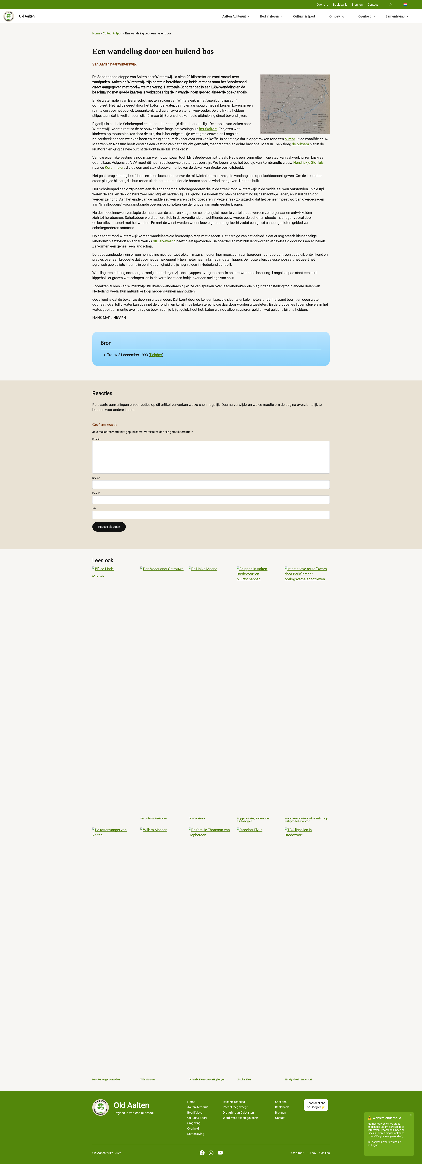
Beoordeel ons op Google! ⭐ (316, 1105)
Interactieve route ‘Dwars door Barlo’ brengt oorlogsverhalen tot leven (306, 819)
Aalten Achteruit (234, 16)
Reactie (96, 439)
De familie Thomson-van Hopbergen (207, 1079)
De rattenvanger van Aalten (106, 1079)
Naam (96, 478)
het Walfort (208, 129)
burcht (290, 139)
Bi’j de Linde (98, 576)
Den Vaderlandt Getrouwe (153, 818)
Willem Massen (147, 1079)
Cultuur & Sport (304, 16)
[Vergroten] (325, 78)
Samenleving (395, 16)
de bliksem (300, 144)
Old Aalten (26, 16)
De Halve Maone (197, 818)
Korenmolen (114, 167)
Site (94, 508)
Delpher (156, 355)
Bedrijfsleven (269, 16)
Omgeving (336, 16)
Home (96, 33)
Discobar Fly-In (244, 1079)
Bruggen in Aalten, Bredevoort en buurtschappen (253, 819)
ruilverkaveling (164, 241)
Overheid (364, 16)
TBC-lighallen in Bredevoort (298, 1079)
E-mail (96, 493)
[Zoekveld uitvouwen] (391, 4)
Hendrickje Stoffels (308, 162)
